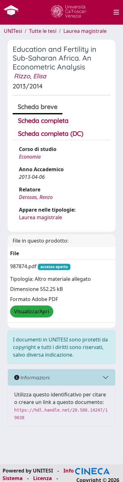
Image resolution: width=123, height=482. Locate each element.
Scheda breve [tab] (37, 107)
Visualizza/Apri (31, 311)
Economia (30, 156)
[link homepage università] (68, 12)
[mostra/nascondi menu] (116, 12)
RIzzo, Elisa (30, 76)
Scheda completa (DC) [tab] (50, 133)
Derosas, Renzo (36, 197)
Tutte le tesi (42, 30)
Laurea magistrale (85, 30)
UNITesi (13, 30)
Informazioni (34, 377)
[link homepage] (13, 12)
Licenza (42, 478)
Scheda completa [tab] (43, 120)
